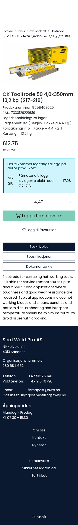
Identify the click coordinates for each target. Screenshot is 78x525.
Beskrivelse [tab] (39, 246)
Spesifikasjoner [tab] (39, 256)
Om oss (39, 430)
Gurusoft (39, 516)
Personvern (39, 460)
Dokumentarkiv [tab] (39, 266)
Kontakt (39, 437)
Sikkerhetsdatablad (39, 468)
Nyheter (39, 444)
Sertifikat (39, 475)
